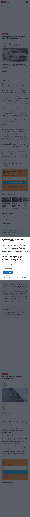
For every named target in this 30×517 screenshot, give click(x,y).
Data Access (15, 277)
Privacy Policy (23, 277)
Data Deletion (7, 277)
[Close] (27, 239)
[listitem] (15, 265)
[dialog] (15, 258)
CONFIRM (8, 272)
